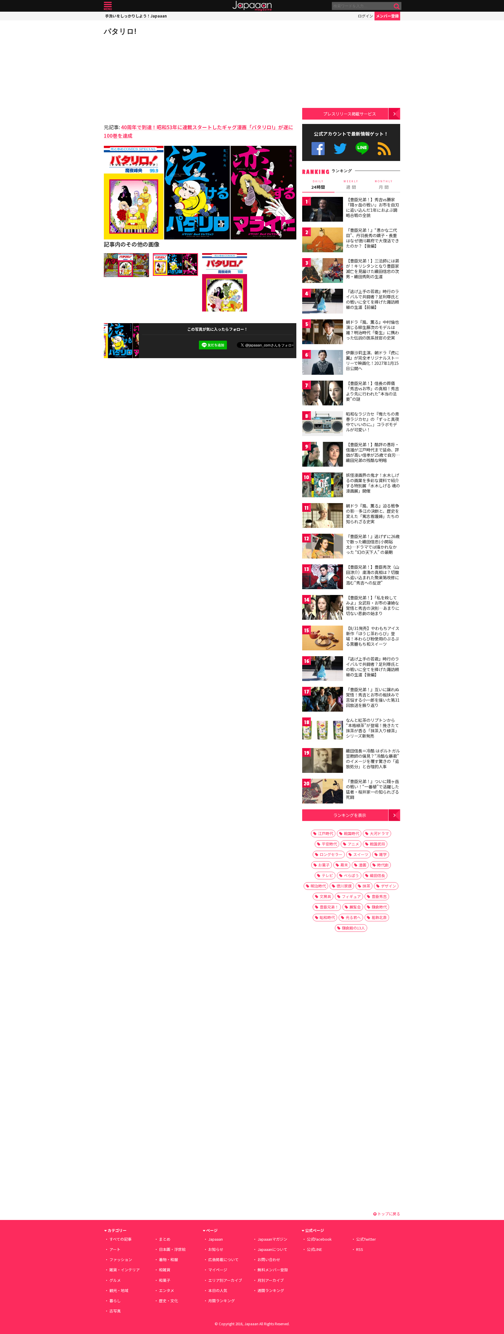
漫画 (362, 865)
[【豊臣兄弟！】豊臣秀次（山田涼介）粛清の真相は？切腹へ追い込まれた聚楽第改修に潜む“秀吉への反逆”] (322, 577)
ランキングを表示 (349, 815)
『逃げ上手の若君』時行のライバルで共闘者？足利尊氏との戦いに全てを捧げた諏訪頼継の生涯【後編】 (372, 666)
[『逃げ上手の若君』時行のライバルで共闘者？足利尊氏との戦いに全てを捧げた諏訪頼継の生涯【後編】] (322, 669)
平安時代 (329, 844)
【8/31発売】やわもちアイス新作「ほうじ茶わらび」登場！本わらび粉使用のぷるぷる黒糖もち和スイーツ (372, 636)
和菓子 (164, 1280)
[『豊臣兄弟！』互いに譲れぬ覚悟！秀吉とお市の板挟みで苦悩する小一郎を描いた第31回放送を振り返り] (322, 700)
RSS (384, 148)
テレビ (327, 875)
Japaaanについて (272, 1249)
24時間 (318, 184)
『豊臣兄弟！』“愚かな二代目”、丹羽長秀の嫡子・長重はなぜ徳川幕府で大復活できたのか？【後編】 (372, 238)
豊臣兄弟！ (329, 907)
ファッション (120, 1259)
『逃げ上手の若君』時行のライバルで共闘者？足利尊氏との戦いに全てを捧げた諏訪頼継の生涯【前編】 (372, 299)
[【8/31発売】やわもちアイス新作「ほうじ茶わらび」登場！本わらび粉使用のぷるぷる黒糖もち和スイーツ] (322, 639)
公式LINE (362, 148)
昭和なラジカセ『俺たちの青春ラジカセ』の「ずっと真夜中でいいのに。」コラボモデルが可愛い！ (372, 422)
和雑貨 (164, 1269)
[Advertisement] (152, 78)
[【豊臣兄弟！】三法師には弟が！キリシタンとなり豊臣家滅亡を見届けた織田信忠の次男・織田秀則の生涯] (322, 271)
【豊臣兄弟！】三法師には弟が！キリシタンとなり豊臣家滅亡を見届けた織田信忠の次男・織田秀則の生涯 (372, 268)
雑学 (383, 854)
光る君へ (353, 917)
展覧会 (355, 907)
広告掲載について (223, 1259)
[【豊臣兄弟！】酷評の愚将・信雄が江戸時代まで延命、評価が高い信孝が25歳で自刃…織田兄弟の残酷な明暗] (322, 455)
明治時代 (318, 886)
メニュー (108, 6)
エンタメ (166, 1290)
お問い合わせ (269, 1259)
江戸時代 (325, 833)
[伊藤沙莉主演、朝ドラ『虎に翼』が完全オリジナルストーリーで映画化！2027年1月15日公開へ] (322, 363)
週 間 (351, 184)
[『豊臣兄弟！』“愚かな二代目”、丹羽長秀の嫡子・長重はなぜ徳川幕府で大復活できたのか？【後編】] (322, 240)
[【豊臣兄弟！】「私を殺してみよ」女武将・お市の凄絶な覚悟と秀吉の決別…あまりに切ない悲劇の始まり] (322, 608)
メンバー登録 (387, 16)
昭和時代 (327, 917)
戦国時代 (351, 833)
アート (114, 1249)
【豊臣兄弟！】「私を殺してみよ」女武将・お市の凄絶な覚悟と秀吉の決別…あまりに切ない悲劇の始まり (372, 605)
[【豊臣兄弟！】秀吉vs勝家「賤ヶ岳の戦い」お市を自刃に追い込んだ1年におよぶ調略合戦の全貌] (322, 210)
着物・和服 (168, 1259)
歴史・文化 (168, 1300)
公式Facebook (318, 148)
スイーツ (360, 854)
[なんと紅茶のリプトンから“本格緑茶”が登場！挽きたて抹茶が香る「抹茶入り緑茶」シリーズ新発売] (322, 730)
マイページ (217, 1269)
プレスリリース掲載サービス (349, 114)
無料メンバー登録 (273, 1269)
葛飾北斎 (379, 917)
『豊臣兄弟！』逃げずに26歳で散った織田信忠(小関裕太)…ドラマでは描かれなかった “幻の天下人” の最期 (373, 544)
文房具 (325, 896)
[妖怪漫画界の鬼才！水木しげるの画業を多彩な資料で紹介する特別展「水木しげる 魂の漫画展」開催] (322, 485)
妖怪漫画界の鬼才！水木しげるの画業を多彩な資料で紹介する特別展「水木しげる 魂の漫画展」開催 (373, 483)
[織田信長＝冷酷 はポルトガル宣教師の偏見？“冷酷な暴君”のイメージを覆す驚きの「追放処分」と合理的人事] (322, 761)
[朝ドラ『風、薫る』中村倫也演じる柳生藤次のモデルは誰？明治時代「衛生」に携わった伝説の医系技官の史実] (322, 332)
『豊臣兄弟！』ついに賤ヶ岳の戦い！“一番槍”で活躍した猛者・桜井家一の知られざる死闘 (372, 789)
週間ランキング (271, 1290)
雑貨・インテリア (124, 1269)
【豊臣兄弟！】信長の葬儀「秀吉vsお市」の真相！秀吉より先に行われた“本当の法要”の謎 (372, 391)
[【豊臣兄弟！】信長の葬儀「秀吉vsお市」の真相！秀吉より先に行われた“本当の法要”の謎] (322, 394)
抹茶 (366, 886)
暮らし (115, 1300)
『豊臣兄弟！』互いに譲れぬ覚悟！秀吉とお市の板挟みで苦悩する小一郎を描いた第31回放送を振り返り (373, 697)
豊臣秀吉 (379, 896)
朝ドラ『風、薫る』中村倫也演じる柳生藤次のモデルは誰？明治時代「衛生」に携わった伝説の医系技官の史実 (372, 330)
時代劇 (382, 865)
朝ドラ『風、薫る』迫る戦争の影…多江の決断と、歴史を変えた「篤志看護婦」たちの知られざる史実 (372, 513)
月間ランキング (221, 1300)
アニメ (353, 844)
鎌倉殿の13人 (353, 928)
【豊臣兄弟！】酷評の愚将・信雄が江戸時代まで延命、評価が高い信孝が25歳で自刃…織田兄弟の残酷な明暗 (373, 452)
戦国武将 (377, 844)
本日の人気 (217, 1290)
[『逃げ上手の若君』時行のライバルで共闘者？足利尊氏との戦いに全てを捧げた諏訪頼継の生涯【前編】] (322, 302)
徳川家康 (344, 886)
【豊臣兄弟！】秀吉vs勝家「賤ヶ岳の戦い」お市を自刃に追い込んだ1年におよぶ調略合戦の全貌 (372, 207)
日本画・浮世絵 (172, 1249)
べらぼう (351, 875)
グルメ (115, 1280)
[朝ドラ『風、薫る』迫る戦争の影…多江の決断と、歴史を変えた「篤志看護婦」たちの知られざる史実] (322, 516)
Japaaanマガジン (272, 1239)
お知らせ (215, 1249)
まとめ (164, 1239)
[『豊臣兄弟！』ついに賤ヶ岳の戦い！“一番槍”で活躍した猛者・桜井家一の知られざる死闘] (322, 792)
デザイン (388, 886)
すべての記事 (120, 1239)
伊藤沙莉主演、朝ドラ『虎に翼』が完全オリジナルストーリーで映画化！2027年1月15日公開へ (372, 360)
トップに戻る (388, 1213)
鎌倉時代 (379, 907)
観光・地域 (118, 1290)
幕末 (344, 865)
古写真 (115, 1311)
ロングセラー (331, 854)
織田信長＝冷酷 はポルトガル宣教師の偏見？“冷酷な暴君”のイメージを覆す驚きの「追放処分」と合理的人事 (373, 758)
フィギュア (351, 896)
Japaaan (252, 6)
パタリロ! (120, 31)
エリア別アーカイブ (225, 1280)
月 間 (384, 184)
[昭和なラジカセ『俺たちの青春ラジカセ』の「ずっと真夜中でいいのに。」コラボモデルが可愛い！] (322, 424)
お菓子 (324, 865)
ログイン (365, 16)
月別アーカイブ (271, 1280)
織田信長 (377, 875)
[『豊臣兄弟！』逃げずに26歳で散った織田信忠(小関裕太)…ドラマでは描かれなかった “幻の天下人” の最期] (322, 547)
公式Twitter (340, 148)
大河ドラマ (379, 833)
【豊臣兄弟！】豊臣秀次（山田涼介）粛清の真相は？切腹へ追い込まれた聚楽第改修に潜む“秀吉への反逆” (372, 575)
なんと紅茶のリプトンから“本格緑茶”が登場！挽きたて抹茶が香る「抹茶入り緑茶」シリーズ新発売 (372, 728)
